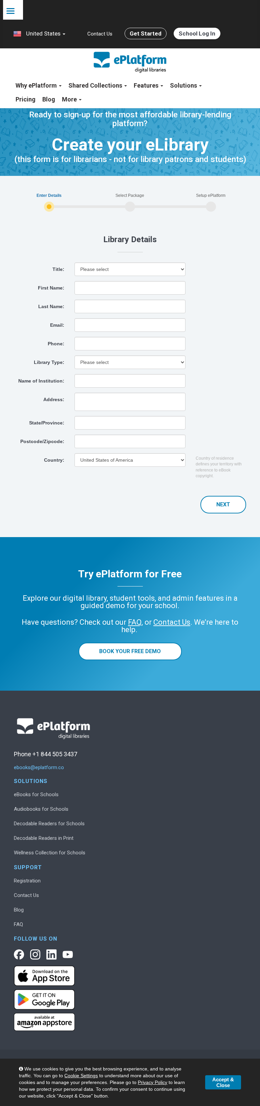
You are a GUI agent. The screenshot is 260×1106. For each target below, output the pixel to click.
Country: (54, 460)
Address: (53, 399)
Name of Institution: (41, 381)
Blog (48, 99)
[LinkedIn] (51, 954)
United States (43, 33)
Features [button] (147, 85)
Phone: (56, 343)
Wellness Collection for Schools (49, 852)
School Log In (197, 33)
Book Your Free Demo (130, 651)
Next (223, 504)
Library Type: (49, 362)
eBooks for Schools (36, 794)
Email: (57, 325)
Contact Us (99, 34)
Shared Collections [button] (96, 85)
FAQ (18, 924)
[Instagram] (35, 954)
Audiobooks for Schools (41, 809)
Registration (27, 880)
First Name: (51, 288)
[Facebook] (19, 954)
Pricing (26, 99)
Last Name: (51, 306)
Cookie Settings (81, 1075)
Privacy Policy (152, 1082)
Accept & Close (223, 1082)
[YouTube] (68, 954)
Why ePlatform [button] (37, 85)
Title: (58, 269)
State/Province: (46, 422)
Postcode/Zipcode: (42, 441)
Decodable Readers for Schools (49, 823)
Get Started (145, 33)
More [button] (70, 99)
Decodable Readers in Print (43, 838)
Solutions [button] (184, 85)
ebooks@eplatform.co (39, 767)
